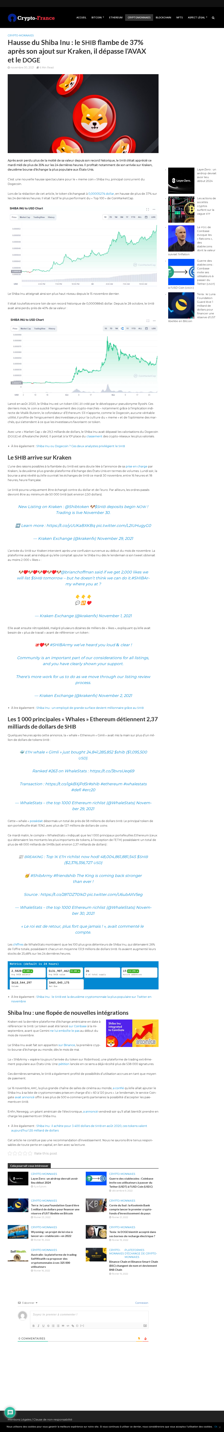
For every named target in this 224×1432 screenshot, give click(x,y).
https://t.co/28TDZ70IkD (63, 894)
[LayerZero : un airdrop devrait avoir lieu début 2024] (18, 1178)
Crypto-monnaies (21, 35)
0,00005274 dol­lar (101, 193)
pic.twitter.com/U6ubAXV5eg (114, 894)
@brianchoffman (77, 572)
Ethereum (115, 17)
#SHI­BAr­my (61, 645)
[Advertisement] (190, 93)
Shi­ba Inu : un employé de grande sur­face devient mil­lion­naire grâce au (90, 708)
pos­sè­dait (36, 821)
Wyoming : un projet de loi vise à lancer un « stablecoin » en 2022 (52, 1233)
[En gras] (33, 1326)
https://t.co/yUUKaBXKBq (70, 525)
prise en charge (136, 466)
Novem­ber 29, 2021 (115, 538)
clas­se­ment (94, 436)
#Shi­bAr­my (41, 875)
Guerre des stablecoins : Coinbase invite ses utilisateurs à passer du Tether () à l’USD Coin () (131, 1182)
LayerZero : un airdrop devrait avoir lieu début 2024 (54, 1180)
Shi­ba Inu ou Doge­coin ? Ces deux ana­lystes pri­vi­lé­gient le (80, 446)
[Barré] (48, 1326)
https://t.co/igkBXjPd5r (66, 784)
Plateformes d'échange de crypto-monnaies (141, 1253)
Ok (215, 1426)
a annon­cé (90, 1111)
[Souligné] (43, 1326)
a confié (118, 1088)
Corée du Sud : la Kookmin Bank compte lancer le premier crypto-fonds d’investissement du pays (130, 1209)
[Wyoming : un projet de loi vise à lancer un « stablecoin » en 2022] (18, 1231)
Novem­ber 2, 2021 (115, 695)
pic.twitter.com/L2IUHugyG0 (123, 525)
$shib (119, 752)
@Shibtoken (77, 506)
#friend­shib (64, 875)
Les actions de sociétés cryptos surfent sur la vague (206, 206)
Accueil (81, 17)
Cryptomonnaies (139, 17)
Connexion (141, 1302)
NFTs (179, 17)
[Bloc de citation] (63, 1326)
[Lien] (72, 1326)
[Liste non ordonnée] (58, 1326)
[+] (82, 1325)
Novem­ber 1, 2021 (115, 615)
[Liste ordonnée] (53, 1326)
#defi (76, 790)
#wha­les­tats (135, 784)
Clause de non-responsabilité (52, 1419)
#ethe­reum (111, 784)
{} (77, 1325)
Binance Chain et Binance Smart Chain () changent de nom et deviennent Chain (133, 1265)
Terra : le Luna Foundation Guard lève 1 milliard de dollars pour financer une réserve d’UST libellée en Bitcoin (55, 1209)
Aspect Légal (196, 17)
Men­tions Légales (19, 1419)
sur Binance (66, 1045)
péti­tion (63, 1064)
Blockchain (163, 17)
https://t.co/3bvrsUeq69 (112, 771)
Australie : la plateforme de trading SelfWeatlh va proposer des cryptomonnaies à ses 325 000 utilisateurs (53, 1260)
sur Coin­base (78, 1026)
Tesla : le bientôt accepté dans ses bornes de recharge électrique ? (132, 1234)
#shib (93, 784)
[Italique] (38, 1326)
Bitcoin (97, 17)
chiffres (18, 944)
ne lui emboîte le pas (64, 1030)
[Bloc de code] (67, 1326)
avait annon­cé (25, 1097)
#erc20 (88, 790)
